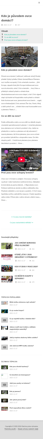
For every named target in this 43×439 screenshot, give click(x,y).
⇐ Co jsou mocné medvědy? (21, 217)
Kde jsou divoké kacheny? (19, 366)
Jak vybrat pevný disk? (18, 400)
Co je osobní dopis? (17, 310)
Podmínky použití (10, 429)
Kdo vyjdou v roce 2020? (26, 267)
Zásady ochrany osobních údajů (28, 429)
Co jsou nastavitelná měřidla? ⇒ (21, 222)
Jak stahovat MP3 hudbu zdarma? (22, 346)
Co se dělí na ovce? (11, 37)
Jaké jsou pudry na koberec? (20, 383)
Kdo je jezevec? (15, 391)
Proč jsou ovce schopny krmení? (16, 40)
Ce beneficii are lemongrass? (20, 375)
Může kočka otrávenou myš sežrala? (22, 302)
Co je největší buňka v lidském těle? (22, 318)
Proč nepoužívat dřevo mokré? (20, 408)
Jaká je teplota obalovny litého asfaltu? (24, 337)
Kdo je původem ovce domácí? (15, 34)
